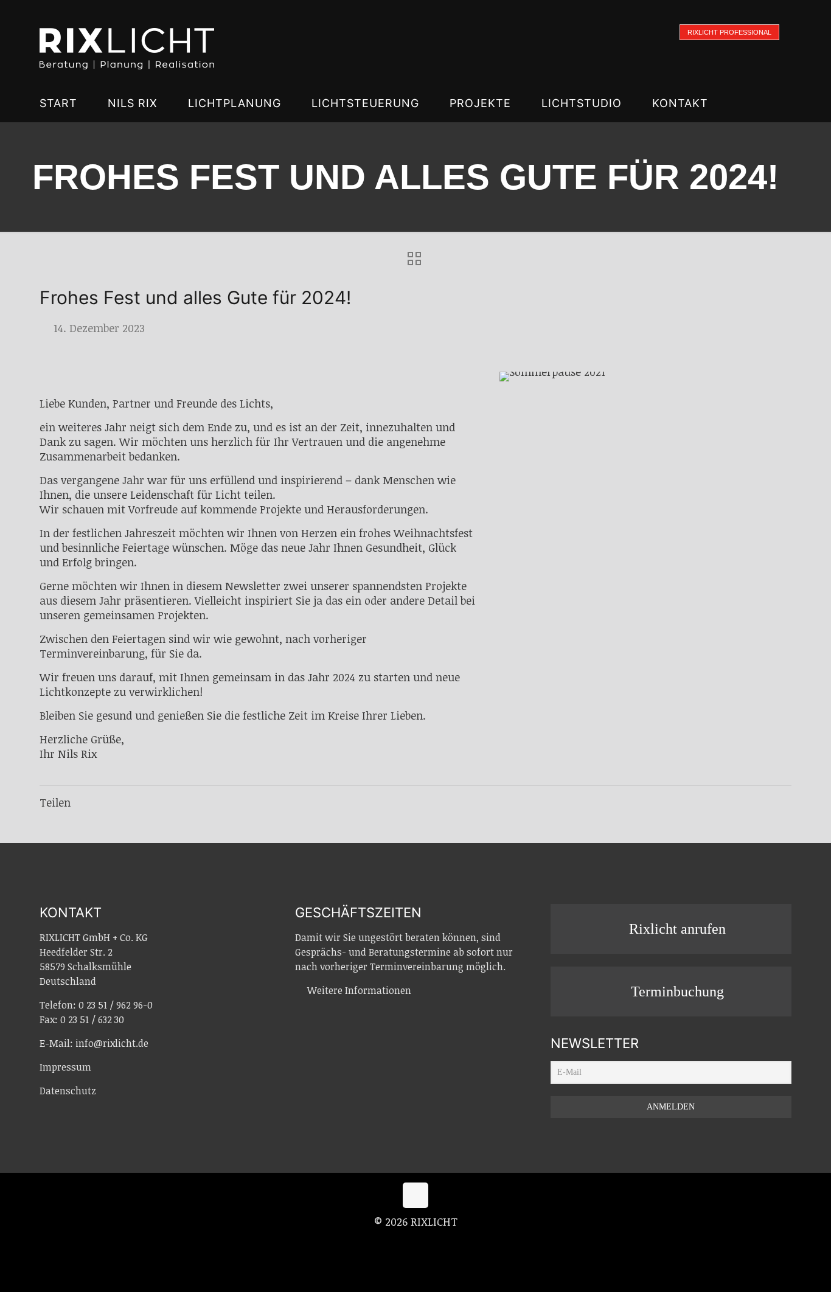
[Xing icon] (429, 1243)
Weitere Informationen (359, 990)
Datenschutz (68, 1090)
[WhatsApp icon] (390, 1243)
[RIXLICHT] (127, 42)
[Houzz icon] (441, 1243)
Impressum (65, 1067)
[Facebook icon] (403, 1243)
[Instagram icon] (416, 1243)
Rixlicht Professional (729, 32)
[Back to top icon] (415, 1195)
